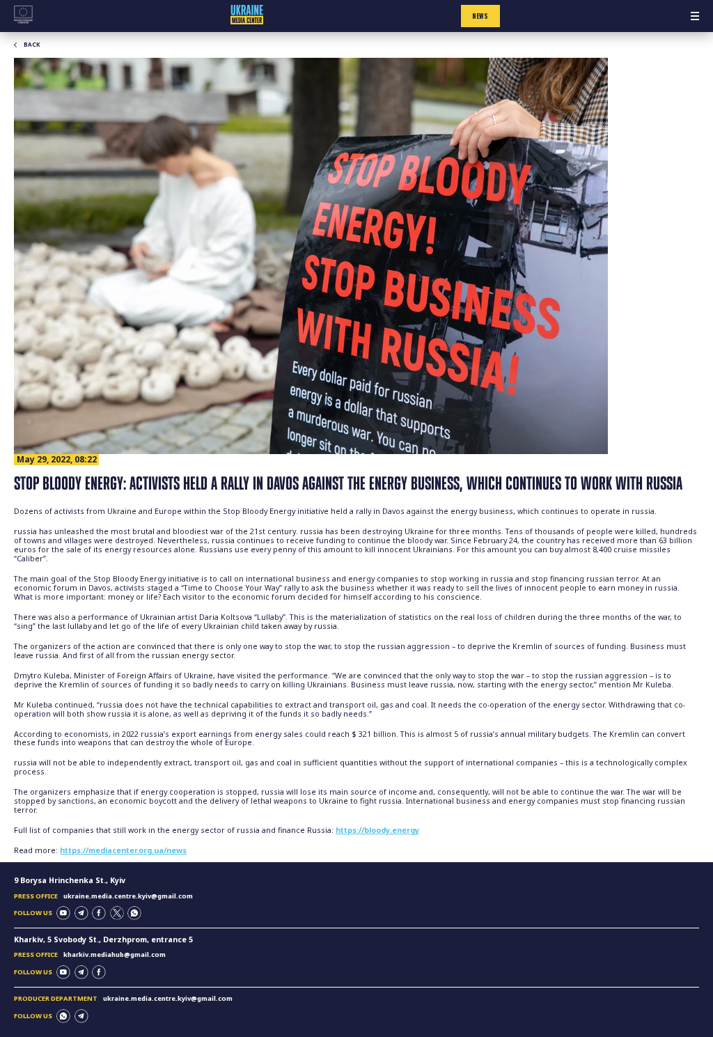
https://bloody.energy (377, 830)
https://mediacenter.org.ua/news (123, 850)
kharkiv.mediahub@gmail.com (114, 954)
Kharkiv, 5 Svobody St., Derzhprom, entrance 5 (103, 939)
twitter (117, 913)
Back (32, 44)
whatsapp (134, 913)
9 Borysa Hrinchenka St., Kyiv (69, 880)
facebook (99, 913)
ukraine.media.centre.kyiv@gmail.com (128, 895)
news (480, 16)
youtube (63, 913)
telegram (81, 913)
